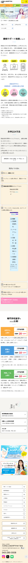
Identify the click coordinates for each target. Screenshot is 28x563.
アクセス (23, 2)
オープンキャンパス (8, 5)
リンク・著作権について (7, 561)
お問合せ (25, 5)
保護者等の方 (14, 528)
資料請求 (17, 5)
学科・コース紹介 (7, 486)
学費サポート (6, 494)
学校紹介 (5, 20)
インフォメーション (8, 505)
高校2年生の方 (14, 523)
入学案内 (5, 498)
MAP (23, 548)
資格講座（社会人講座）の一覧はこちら (14, 159)
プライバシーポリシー (17, 561)
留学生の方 (14, 533)
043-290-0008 (9, 552)
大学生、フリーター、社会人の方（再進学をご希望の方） (14, 538)
